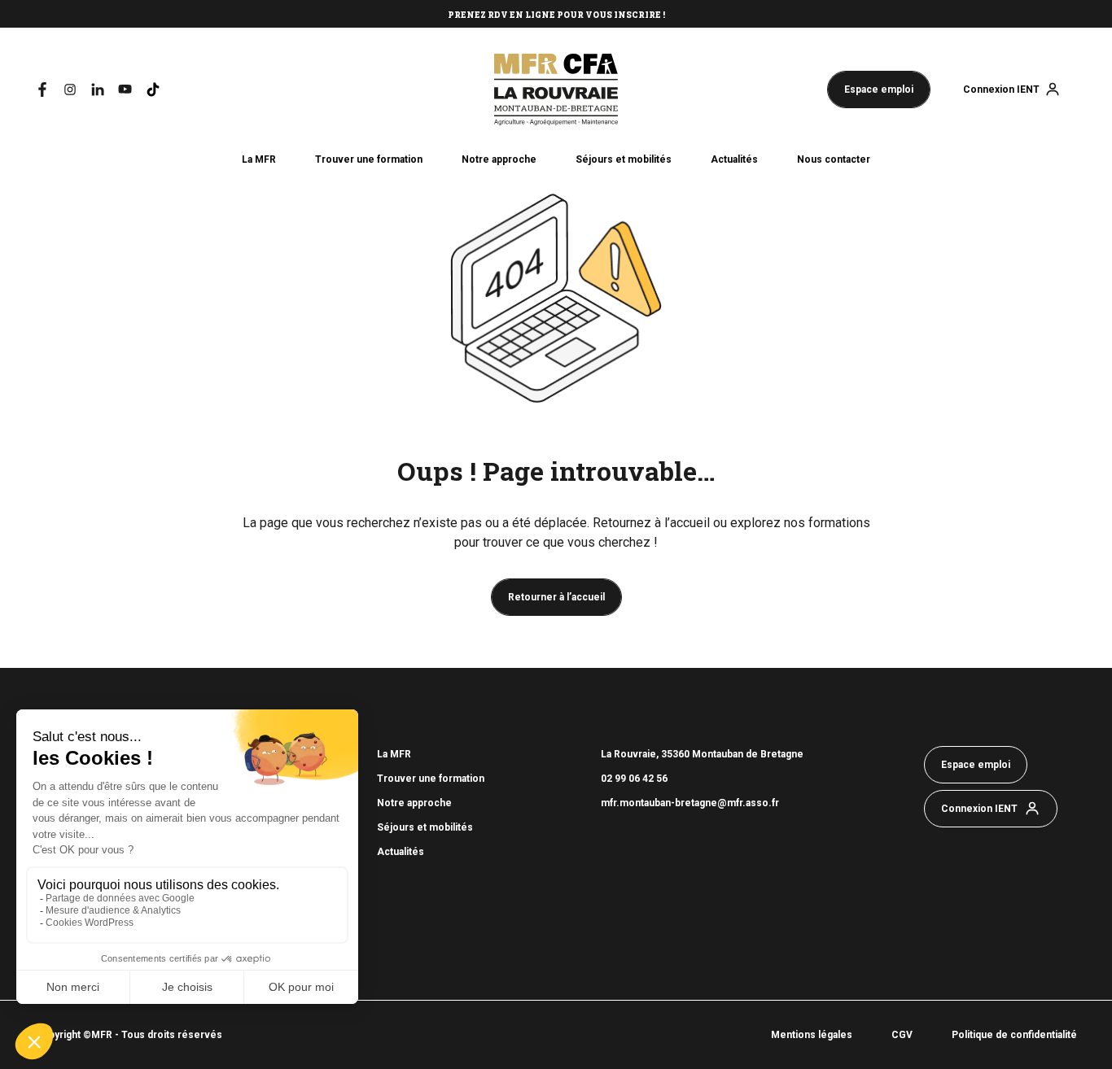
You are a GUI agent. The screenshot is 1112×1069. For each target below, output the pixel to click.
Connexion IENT (1001, 89)
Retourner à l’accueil (556, 597)
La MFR (259, 159)
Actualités (734, 159)
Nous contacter (833, 159)
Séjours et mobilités (624, 159)
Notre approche (499, 159)
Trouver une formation (368, 159)
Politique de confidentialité (1014, 1035)
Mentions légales (811, 1035)
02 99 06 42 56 (635, 778)
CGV (902, 1035)
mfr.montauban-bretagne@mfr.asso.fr (690, 803)
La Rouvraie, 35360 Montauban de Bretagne (702, 754)
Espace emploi (878, 89)
